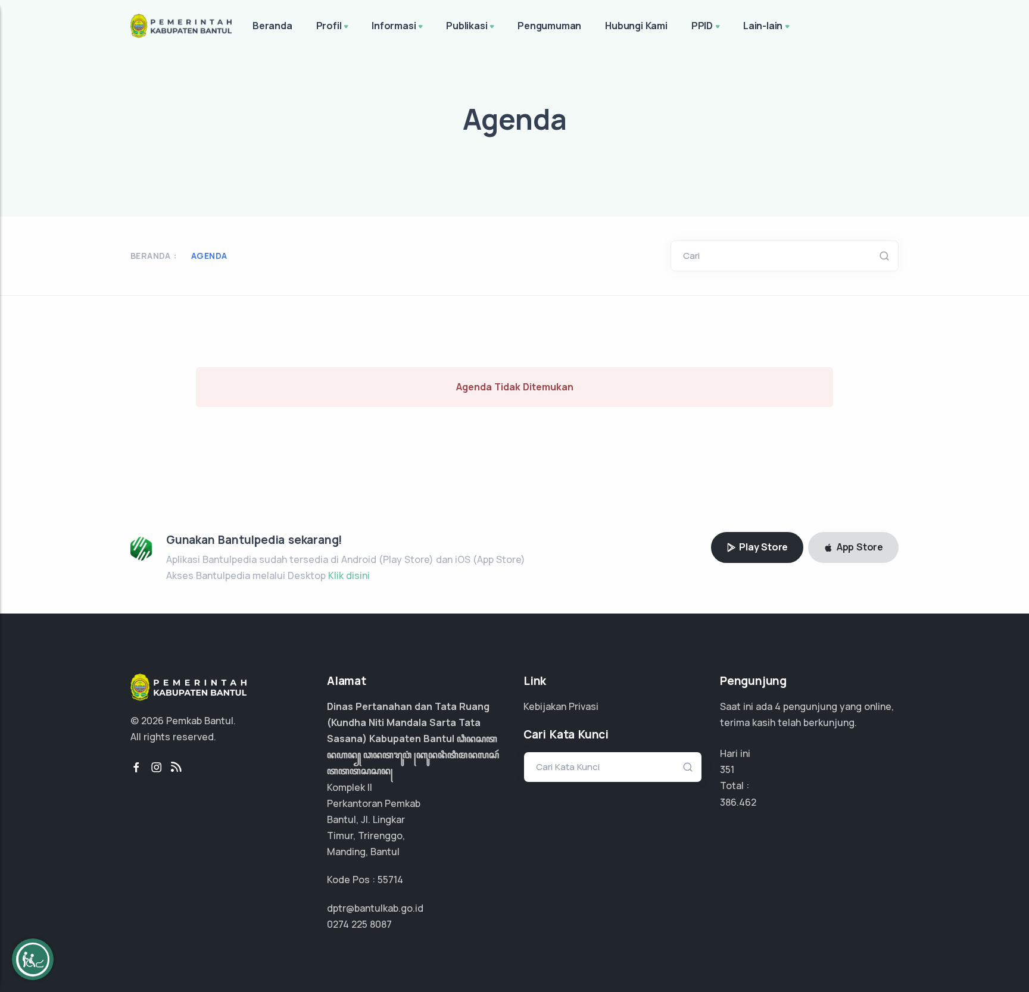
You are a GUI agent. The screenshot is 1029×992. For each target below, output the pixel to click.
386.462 (738, 802)
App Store (858, 546)
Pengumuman (549, 25)
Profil (329, 25)
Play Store (762, 546)
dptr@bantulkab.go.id (375, 908)
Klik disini (349, 575)
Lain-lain (762, 25)
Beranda (272, 25)
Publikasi (466, 25)
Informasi (394, 25)
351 (727, 769)
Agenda (209, 255)
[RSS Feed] (176, 767)
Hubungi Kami (636, 25)
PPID (702, 25)
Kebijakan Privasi (560, 706)
